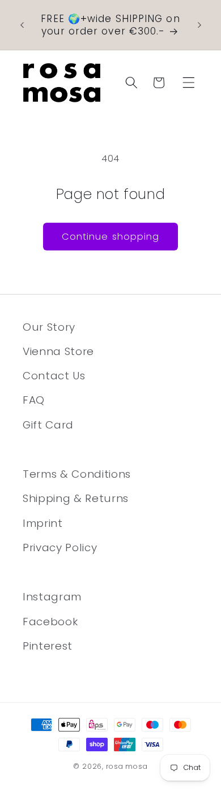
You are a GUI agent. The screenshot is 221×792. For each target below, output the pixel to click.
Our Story (49, 327)
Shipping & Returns (76, 498)
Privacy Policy (60, 547)
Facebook (50, 621)
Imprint (43, 523)
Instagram (52, 596)
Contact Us (54, 375)
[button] (188, 82)
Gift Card (48, 424)
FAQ (34, 400)
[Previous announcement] (22, 24)
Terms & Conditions (77, 474)
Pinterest (48, 645)
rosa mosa (127, 766)
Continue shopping (111, 236)
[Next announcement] (199, 24)
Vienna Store (58, 351)
